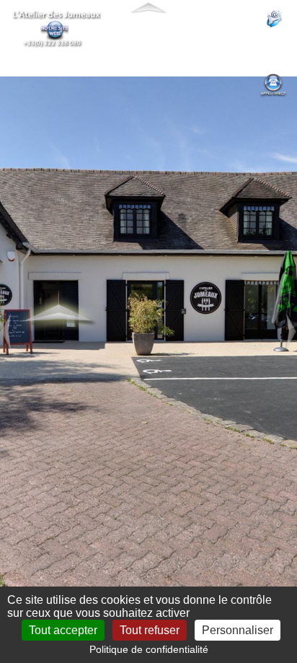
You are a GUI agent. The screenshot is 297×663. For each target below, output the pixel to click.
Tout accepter (63, 630)
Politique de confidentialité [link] (148, 649)
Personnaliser (237, 630)
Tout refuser (149, 630)
